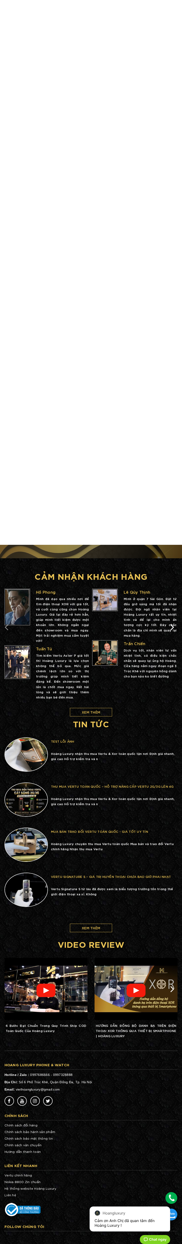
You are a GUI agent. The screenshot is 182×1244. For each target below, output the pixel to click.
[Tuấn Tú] (17, 662)
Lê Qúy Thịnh (137, 591)
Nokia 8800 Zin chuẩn (23, 1182)
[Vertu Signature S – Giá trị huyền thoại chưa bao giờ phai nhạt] (26, 889)
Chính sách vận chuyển (23, 1145)
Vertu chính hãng (18, 1175)
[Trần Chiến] (105, 653)
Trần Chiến (135, 643)
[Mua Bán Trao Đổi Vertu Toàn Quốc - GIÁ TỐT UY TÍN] (26, 844)
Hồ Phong (45, 591)
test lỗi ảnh (62, 741)
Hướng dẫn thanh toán (23, 1152)
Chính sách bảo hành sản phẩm (30, 1132)
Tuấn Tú (44, 648)
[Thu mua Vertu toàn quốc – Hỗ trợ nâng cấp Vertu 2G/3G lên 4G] (26, 799)
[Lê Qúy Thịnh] (105, 600)
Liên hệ (10, 1195)
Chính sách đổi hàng (21, 1125)
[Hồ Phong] (17, 607)
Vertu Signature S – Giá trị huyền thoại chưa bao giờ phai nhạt (111, 876)
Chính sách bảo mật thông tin (29, 1138)
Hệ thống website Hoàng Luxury (30, 1188)
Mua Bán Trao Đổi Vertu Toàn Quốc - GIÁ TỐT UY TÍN (99, 831)
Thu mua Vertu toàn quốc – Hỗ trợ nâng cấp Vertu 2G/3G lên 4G (112, 786)
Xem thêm (91, 712)
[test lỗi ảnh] (26, 754)
